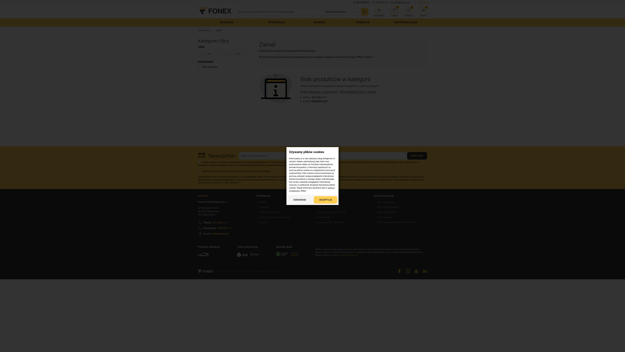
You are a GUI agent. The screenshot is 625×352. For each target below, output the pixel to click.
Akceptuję (325, 199)
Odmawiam (299, 199)
